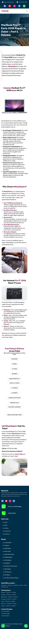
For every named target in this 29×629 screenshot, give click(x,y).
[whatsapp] (3, 506)
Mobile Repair (7, 548)
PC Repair (6, 545)
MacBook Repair (8, 557)
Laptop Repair (7, 542)
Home (5, 522)
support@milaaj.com (9, 2)
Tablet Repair (7, 569)
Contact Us (7, 534)
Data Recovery (8, 572)
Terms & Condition (5, 626)
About (5, 525)
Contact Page (19, 454)
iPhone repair (7, 551)
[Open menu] (27, 11)
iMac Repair (7, 575)
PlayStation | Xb (8, 566)
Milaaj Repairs (8, 191)
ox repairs (14, 566)
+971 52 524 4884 (23, 2)
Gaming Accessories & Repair (11, 577)
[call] (3, 513)
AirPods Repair (8, 560)
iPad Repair (7, 563)
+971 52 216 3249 (5, 615)
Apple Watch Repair (9, 554)
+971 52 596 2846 (5, 611)
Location (6, 528)
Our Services (7, 531)
